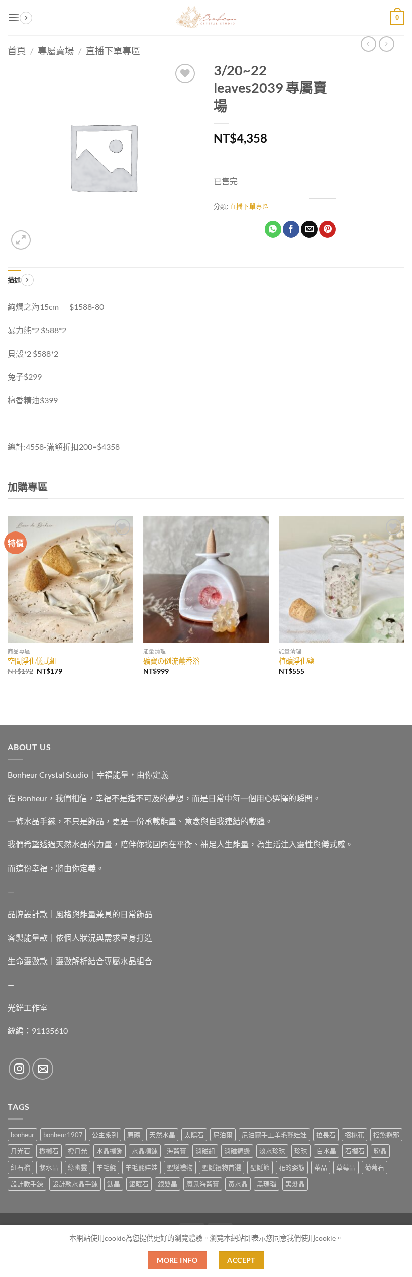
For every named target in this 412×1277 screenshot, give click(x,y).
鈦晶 (113, 1184)
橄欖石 (49, 1151)
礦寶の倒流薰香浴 (171, 661)
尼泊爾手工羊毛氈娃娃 (274, 1135)
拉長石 (326, 1135)
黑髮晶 (295, 1184)
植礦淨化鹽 (296, 661)
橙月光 (77, 1151)
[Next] (403, 604)
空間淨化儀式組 (32, 661)
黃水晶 (238, 1184)
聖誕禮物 (180, 1167)
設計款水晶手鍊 (75, 1184)
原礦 (133, 1135)
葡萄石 (374, 1167)
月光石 (20, 1151)
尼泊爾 (223, 1135)
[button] (14, 17)
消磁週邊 (237, 1151)
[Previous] (8, 604)
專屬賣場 (56, 50)
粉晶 (380, 1151)
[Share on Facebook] (291, 229)
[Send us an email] (43, 1069)
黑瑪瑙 (266, 1184)
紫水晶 (49, 1167)
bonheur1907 (63, 1135)
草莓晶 (346, 1167)
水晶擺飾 (109, 1151)
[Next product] (368, 44)
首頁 (17, 50)
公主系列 (105, 1135)
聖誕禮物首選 (221, 1167)
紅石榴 (20, 1167)
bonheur (22, 1135)
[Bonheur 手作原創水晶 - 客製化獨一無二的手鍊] (206, 17)
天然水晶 (162, 1135)
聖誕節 (260, 1167)
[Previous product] (386, 44)
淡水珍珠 (272, 1151)
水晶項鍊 (145, 1151)
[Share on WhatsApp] (273, 229)
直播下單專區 (113, 50)
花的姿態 (292, 1167)
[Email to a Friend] (309, 229)
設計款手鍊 (27, 1184)
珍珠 (300, 1151)
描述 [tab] (14, 280)
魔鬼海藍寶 (202, 1184)
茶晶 (320, 1167)
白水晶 (326, 1151)
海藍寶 (176, 1151)
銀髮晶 (167, 1184)
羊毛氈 (106, 1167)
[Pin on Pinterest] (327, 229)
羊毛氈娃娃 (141, 1167)
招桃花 (354, 1135)
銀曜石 (139, 1184)
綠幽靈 (77, 1167)
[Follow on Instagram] (19, 1069)
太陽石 (194, 1135)
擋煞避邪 (386, 1135)
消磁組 (205, 1151)
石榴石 (355, 1151)
